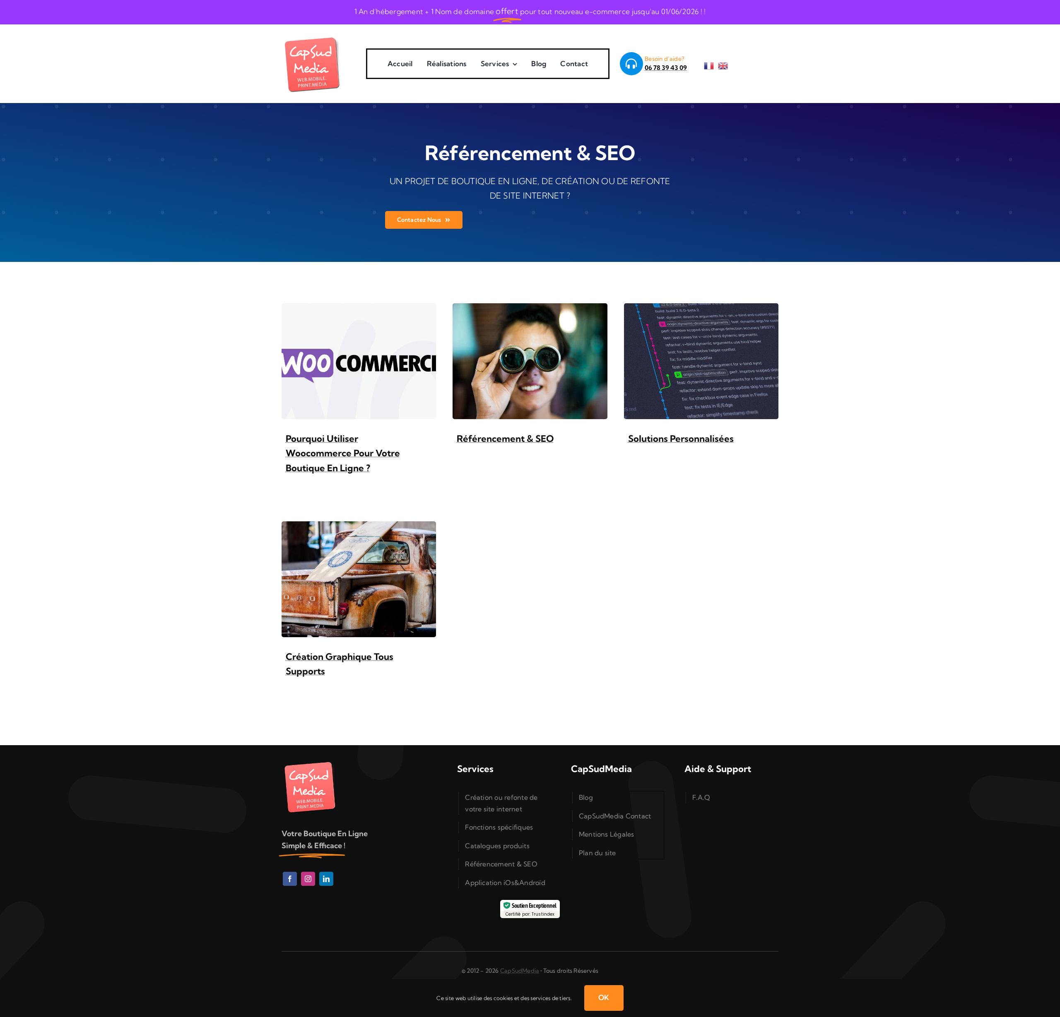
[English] (725, 63)
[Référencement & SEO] (530, 309)
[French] (711, 63)
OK (604, 997)
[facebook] (290, 879)
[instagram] (308, 879)
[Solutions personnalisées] (701, 309)
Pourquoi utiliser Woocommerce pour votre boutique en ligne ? (343, 453)
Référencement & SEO (505, 438)
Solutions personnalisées (681, 438)
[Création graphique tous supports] (359, 527)
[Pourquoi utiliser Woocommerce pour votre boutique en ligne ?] (359, 309)
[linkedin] (326, 879)
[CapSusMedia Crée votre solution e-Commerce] (313, 36)
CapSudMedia (519, 970)
